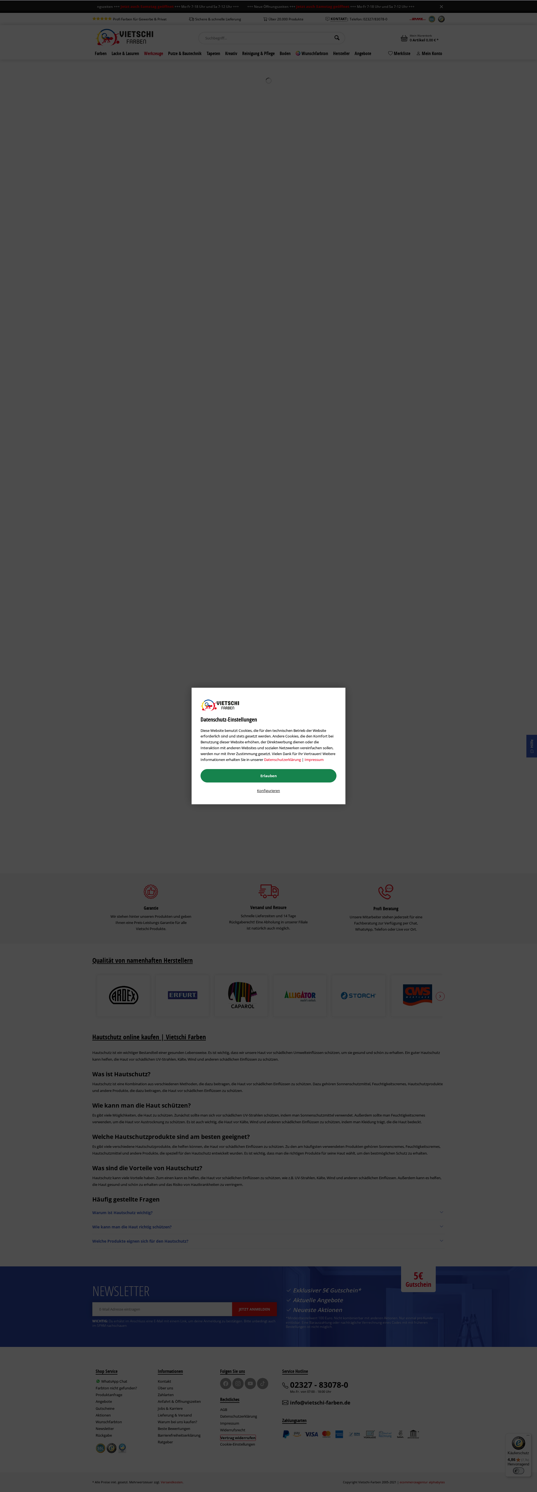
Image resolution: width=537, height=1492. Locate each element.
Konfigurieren (268, 790)
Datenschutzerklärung (282, 759)
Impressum (314, 759)
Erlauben (268, 775)
